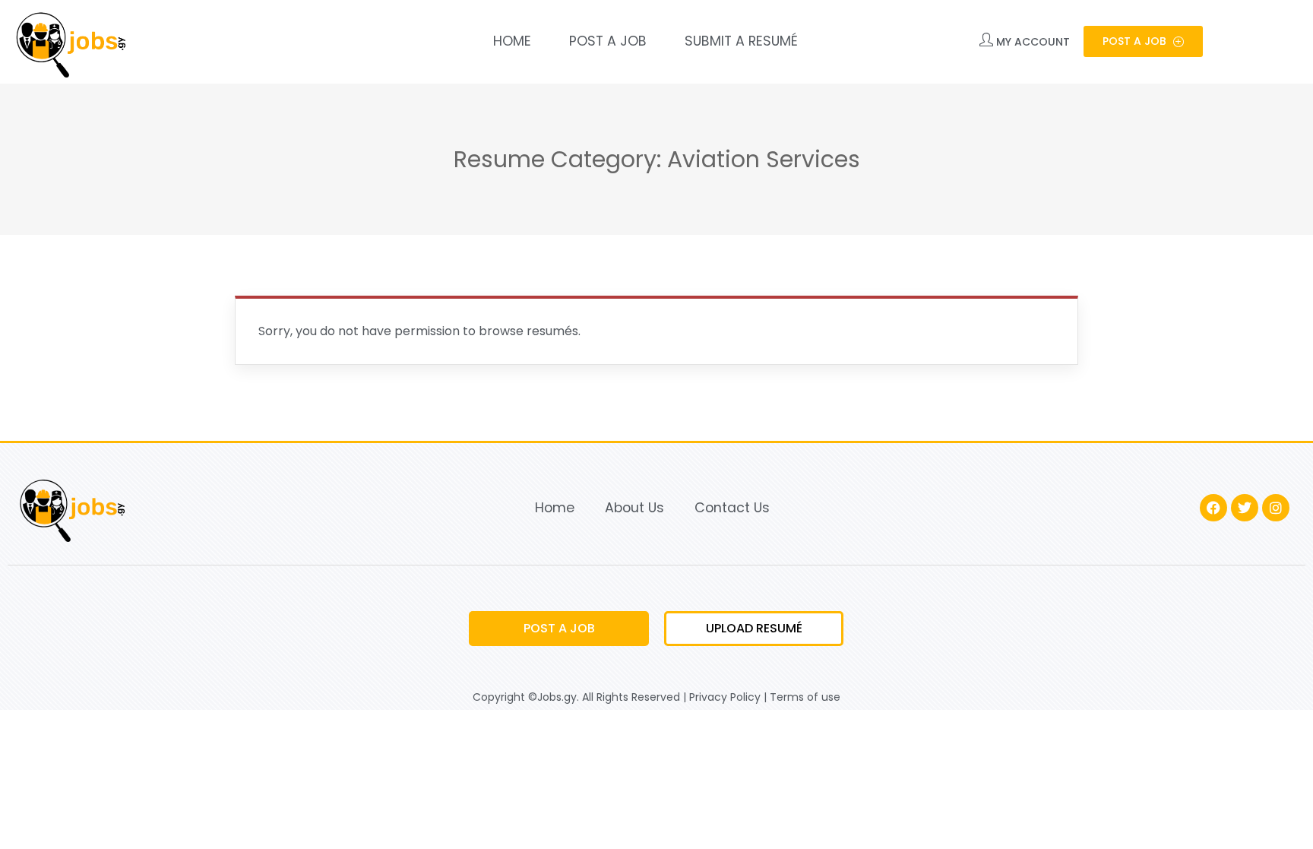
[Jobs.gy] (68, 42)
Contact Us (732, 508)
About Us (634, 508)
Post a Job (608, 41)
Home (512, 41)
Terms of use (805, 697)
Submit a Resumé (741, 41)
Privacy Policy (725, 697)
